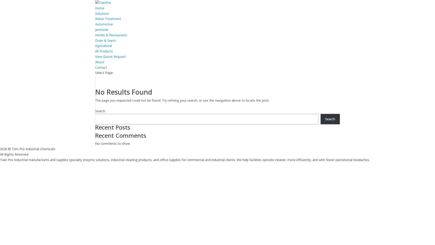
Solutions (102, 13)
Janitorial (101, 29)
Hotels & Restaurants (111, 35)
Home (99, 8)
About (99, 62)
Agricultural (103, 46)
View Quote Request (110, 56)
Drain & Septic (105, 40)
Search (100, 111)
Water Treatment (108, 19)
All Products (104, 51)
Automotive (104, 24)
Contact (101, 67)
